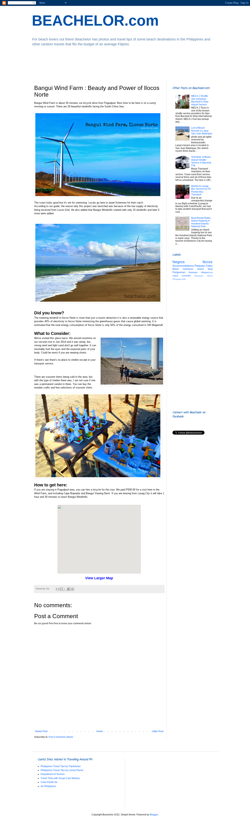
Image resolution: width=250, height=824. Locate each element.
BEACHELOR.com (95, 20)
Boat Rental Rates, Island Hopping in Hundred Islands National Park (201, 222)
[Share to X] (65, 589)
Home (99, 731)
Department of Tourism (53, 774)
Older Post (157, 731)
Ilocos (207, 262)
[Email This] (58, 589)
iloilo (184, 279)
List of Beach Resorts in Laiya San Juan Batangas (201, 130)
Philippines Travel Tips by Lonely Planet (62, 770)
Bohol (175, 269)
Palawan (200, 265)
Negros (178, 262)
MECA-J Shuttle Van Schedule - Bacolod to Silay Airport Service (199, 100)
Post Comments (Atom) (61, 737)
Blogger (154, 814)
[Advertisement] (125, 64)
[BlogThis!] (61, 589)
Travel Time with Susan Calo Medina (60, 778)
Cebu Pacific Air (49, 782)
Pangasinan (178, 272)
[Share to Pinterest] (72, 589)
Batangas (193, 272)
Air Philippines (48, 786)
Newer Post (41, 731)
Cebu (209, 265)
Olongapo (176, 279)
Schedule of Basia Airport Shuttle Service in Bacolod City (201, 161)
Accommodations (183, 265)
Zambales (186, 275)
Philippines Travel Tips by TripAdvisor (61, 766)
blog (210, 269)
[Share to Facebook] (69, 589)
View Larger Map (99, 578)
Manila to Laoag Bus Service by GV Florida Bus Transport (201, 190)
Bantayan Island (203, 276)
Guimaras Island (193, 269)
